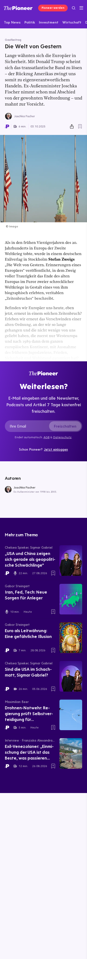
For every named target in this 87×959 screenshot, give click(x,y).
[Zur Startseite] (18, 8)
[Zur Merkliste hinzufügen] (80, 126)
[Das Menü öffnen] (81, 8)
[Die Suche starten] (74, 8)
